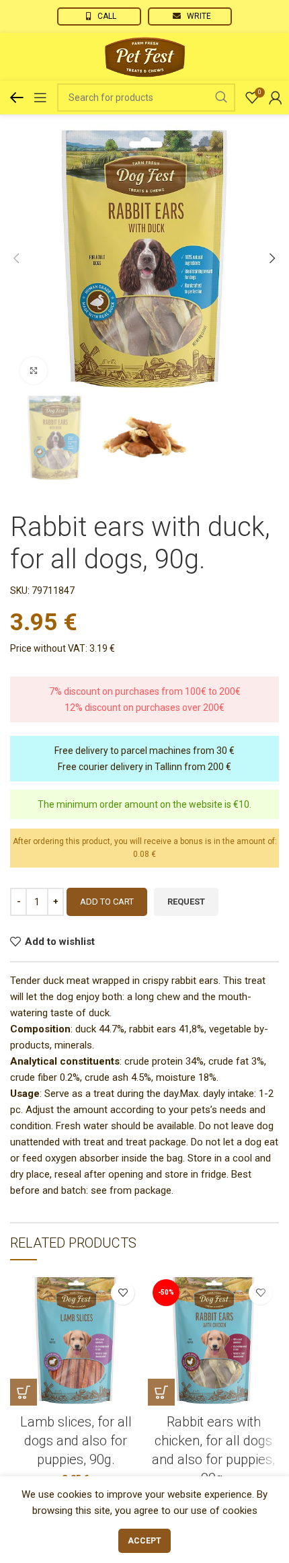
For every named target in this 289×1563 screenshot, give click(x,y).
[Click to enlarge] (33, 370)
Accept (144, 1541)
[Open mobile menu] (40, 97)
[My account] (275, 97)
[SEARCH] (221, 97)
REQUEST (186, 902)
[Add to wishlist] (122, 1293)
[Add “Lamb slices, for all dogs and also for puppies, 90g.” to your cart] (23, 1392)
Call (106, 16)
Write (199, 16)
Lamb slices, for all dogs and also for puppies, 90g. (76, 1440)
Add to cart (107, 902)
